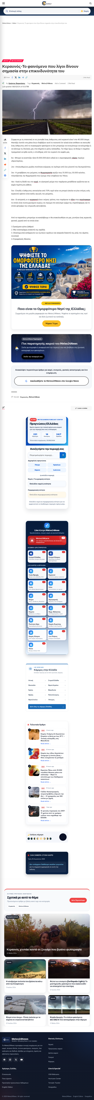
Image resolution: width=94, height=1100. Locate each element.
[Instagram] (10, 1059)
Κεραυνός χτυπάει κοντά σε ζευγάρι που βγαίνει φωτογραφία (44, 949)
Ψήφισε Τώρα (52, 323)
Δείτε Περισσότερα (78, 900)
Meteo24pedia (17, 60)
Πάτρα (37, 465)
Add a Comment (60, 83)
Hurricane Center (54, 1078)
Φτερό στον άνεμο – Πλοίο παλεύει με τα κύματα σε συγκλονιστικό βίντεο (23, 1018)
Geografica (52, 1087)
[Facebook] (4, 1059)
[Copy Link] (26, 77)
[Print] (5, 175)
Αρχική (50, 1044)
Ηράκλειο (56, 465)
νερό (36, 182)
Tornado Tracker (54, 1083)
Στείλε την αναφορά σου (33, 356)
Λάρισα (37, 470)
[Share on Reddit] (5, 164)
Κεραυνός (36, 83)
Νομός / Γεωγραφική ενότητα (39, 479)
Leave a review (82, 408)
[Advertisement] (47, 42)
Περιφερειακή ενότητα (36, 490)
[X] (16, 1059)
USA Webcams (53, 1074)
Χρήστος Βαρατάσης (16, 83)
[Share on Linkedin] (19, 77)
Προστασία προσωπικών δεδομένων (15, 1083)
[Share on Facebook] (12, 77)
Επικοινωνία (6, 1074)
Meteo (6, 60)
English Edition (7, 1087)
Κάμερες (51, 1061)
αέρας (74, 158)
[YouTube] (21, 1059)
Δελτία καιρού (53, 1053)
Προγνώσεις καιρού (55, 1049)
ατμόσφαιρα (85, 199)
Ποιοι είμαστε (6, 1078)
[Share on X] (15, 77)
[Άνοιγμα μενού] (3, 3)
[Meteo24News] (47, 3)
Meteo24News (47, 83)
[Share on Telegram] (22, 77)
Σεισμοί (51, 1057)
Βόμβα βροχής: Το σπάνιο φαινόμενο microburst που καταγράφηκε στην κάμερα (68, 1018)
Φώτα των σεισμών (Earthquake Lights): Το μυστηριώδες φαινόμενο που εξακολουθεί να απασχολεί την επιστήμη (68, 983)
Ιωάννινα (56, 470)
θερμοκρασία (46, 172)
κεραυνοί (34, 199)
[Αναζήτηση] (90, 3)
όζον (73, 199)
